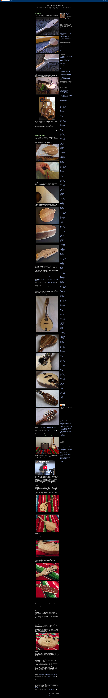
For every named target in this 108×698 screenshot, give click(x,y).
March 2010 (62, 158)
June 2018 (62, 282)
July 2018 (61, 283)
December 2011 (62, 185)
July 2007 (61, 119)
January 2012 (62, 186)
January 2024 (62, 366)
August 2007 (62, 120)
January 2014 (62, 217)
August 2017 (62, 271)
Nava (56, 674)
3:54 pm (49, 689)
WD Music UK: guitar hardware (65, 444)
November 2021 (62, 333)
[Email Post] (57, 130)
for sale (51, 674)
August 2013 (62, 211)
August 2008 (62, 134)
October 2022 (62, 347)
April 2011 (61, 175)
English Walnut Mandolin (42, 427)
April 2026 (61, 396)
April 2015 (61, 236)
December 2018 (62, 290)
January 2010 (62, 156)
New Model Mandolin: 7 (64, 91)
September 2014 (63, 227)
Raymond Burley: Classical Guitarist (66, 418)
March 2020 (62, 308)
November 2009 (62, 153)
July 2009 (61, 148)
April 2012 (61, 190)
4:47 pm (49, 282)
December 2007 (62, 124)
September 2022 (63, 346)
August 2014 (62, 226)
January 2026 (62, 393)
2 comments (53, 676)
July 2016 (61, 255)
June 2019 (62, 296)
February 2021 (62, 322)
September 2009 (63, 151)
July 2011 (61, 179)
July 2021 (61, 328)
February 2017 (62, 263)
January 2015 (62, 232)
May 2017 (61, 267)
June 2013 (62, 208)
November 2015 (62, 245)
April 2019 (61, 294)
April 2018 (61, 280)
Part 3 (61, 46)
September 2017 (63, 272)
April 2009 (61, 144)
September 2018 (63, 286)
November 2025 (62, 391)
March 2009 (62, 143)
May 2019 (61, 295)
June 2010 (62, 162)
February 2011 (62, 172)
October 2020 (62, 317)
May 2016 (61, 253)
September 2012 (63, 197)
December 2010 (62, 170)
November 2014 (62, 230)
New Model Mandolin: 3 (64, 97)
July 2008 (61, 133)
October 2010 (62, 167)
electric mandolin (44, 674)
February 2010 (62, 157)
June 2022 (62, 342)
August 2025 (62, 387)
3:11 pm (49, 430)
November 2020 (62, 318)
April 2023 (61, 355)
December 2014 (62, 231)
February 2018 (62, 277)
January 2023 (62, 351)
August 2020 (62, 314)
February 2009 (62, 142)
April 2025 (61, 384)
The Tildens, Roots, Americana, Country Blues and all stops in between (65, 78)
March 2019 (62, 292)
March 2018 (62, 278)
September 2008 (63, 135)
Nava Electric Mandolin (47, 276)
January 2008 (62, 125)
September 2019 (63, 300)
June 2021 (62, 327)
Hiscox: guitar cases (63, 452)
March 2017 (62, 264)
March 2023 (62, 354)
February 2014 (62, 218)
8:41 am (49, 676)
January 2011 (62, 171)
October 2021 (62, 332)
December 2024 (62, 379)
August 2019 (62, 299)
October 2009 (62, 152)
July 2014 (61, 225)
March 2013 (62, 204)
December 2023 (62, 365)
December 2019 (62, 304)
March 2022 (62, 338)
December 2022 (62, 350)
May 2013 (61, 207)
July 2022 (61, 343)
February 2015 (62, 234)
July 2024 (61, 373)
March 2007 (62, 114)
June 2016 (62, 254)
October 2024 (62, 377)
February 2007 (62, 112)
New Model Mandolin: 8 (64, 90)
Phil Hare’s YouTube (63, 66)
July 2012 (61, 194)
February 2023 (62, 352)
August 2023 (62, 360)
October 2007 (62, 123)
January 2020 (62, 305)
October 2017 (62, 273)
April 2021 (61, 324)
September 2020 (63, 315)
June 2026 (62, 398)
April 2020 (61, 309)
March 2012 (62, 189)
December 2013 (62, 216)
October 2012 (62, 198)
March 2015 (62, 235)
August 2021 (62, 329)
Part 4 (61, 47)
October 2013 (62, 213)
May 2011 (61, 176)
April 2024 (61, 369)
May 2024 (61, 370)
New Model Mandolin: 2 (64, 99)
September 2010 (63, 166)
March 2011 (62, 174)
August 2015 (62, 241)
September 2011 (62, 181)
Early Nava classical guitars (40, 687)
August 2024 (62, 374)
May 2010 (61, 161)
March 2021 (62, 323)
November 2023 (62, 364)
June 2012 (62, 193)
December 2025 (62, 392)
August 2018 (62, 285)
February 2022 (62, 337)
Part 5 (61, 49)
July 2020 (61, 313)
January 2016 (62, 248)
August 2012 (62, 195)
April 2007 (61, 115)
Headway (61, 461)
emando (48, 674)
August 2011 (62, 180)
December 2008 (62, 139)
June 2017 (62, 268)
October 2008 (62, 137)
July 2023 (61, 359)
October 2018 (62, 287)
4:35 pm (49, 130)
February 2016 (62, 249)
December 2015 (62, 246)
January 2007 (62, 111)
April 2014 (61, 221)
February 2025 (62, 382)
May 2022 (61, 341)
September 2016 (63, 258)
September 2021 (63, 331)
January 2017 (62, 262)
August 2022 (62, 345)
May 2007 (61, 116)
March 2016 (62, 250)
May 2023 (61, 356)
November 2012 (62, 199)
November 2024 (62, 378)
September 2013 (63, 212)
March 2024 (62, 368)
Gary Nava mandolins (41, 279)
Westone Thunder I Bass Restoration (66, 95)
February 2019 (62, 291)
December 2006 (62, 110)
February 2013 (62, 203)
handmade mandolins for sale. (50, 279)
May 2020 (61, 310)
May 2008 (61, 130)
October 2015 (62, 244)
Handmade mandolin (50, 427)
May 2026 (61, 397)
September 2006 (63, 106)
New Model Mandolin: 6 (64, 92)
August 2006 (62, 105)
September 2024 (63, 375)
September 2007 (63, 121)
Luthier (54, 674)
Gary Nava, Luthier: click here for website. (54, 695)
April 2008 (61, 129)
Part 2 (61, 45)
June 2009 (62, 147)
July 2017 (61, 269)
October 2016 (62, 259)
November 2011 (62, 184)
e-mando (39, 674)
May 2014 (61, 222)
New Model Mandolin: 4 (64, 96)
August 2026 (62, 401)
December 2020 (62, 319)
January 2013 (62, 202)
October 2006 (62, 107)
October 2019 (62, 301)
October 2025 (62, 389)
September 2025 (63, 388)
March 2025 (62, 383)
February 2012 (62, 188)
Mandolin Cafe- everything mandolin (66, 426)
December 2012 (62, 200)
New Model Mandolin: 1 (64, 100)
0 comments (53, 130)
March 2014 (62, 220)
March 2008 (62, 128)
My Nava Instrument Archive (64, 36)
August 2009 (62, 149)
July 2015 (61, 240)
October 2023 (62, 363)
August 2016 (62, 257)
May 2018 (61, 281)
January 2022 (62, 336)
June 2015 (62, 239)
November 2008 (62, 138)
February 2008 (62, 126)
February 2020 (62, 306)
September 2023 (63, 361)
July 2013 (61, 209)
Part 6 (61, 50)
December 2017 (62, 276)
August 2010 (62, 165)
